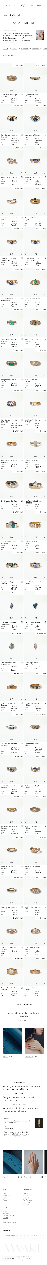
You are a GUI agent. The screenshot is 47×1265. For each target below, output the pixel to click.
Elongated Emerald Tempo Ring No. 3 (9, 380)
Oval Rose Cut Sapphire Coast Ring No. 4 (33, 786)
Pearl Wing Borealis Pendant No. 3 (33, 663)
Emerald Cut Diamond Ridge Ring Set (33, 460)
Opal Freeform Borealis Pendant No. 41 (9, 663)
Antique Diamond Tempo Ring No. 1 (9, 947)
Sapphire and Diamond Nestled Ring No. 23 (9, 135)
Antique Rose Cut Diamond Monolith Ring (33, 947)
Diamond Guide (8, 1215)
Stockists (27, 1202)
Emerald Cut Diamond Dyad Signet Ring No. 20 (33, 541)
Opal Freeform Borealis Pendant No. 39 (9, 622)
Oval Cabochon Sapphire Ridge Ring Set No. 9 (9, 258)
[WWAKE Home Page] (23, 5)
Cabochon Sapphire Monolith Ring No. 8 (33, 218)
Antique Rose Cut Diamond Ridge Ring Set (9, 988)
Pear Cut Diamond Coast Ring (9, 177)
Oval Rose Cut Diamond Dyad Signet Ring (33, 420)
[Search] (6, 5)
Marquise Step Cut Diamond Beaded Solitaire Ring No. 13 (9, 826)
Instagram (6, 1193)
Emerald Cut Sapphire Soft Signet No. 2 (33, 703)
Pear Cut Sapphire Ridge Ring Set (9, 299)
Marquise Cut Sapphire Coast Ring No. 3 (33, 177)
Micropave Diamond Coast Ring (9, 218)
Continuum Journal (9, 1222)
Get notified (38, 1236)
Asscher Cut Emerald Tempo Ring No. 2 (33, 339)
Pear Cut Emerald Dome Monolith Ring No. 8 (33, 299)
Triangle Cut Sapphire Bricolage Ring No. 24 (9, 582)
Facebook (6, 1195)
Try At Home (28, 1200)
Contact (26, 1195)
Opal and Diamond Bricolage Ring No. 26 (9, 541)
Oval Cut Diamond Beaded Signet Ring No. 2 (33, 907)
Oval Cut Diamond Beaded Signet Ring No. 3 (33, 826)
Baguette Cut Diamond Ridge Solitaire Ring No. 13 (33, 95)
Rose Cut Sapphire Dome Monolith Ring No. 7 (9, 703)
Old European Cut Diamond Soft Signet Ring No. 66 (9, 501)
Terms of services (27, 1256)
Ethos (5, 1211)
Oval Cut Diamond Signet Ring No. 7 (9, 95)
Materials (6, 1213)
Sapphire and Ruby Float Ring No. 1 (9, 420)
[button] (14, 5)
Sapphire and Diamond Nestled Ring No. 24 (33, 135)
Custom (5, 1218)
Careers (26, 1204)
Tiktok (5, 1198)
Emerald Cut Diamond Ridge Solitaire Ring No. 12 (9, 867)
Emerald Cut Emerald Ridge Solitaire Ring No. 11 (9, 339)
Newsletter (6, 1230)
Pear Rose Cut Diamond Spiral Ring (33, 988)
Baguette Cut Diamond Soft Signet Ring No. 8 (9, 907)
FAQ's (26, 1193)
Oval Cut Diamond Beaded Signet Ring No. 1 (33, 380)
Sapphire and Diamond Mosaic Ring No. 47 (33, 744)
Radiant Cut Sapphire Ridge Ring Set (33, 582)
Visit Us (26, 1198)
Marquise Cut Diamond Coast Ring (33, 867)
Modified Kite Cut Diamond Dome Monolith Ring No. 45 (33, 501)
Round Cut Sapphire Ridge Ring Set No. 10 (33, 258)
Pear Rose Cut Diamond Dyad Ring (9, 460)
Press (5, 1200)
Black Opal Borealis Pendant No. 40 (33, 622)
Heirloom (6, 1220)
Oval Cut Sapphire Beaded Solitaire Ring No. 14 (9, 786)
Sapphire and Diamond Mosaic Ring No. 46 (9, 744)
